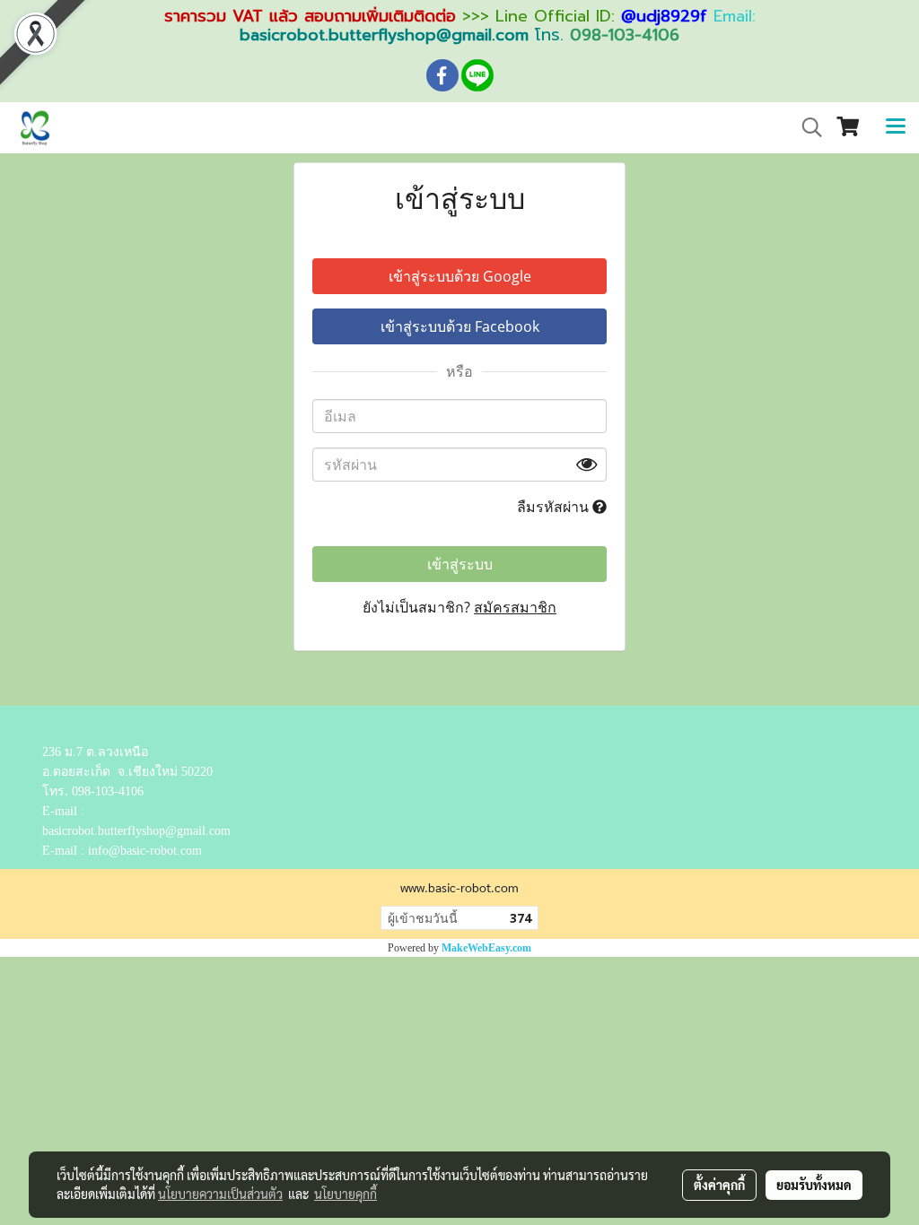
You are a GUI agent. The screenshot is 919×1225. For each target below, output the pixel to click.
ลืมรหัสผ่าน (554, 507)
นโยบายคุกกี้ (345, 1194)
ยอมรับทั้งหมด (814, 1185)
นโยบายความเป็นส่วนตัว (220, 1194)
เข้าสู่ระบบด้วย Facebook (460, 326)
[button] (806, 127)
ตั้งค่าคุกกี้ (719, 1185)
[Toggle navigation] (895, 127)
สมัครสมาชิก (515, 607)
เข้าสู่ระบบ (460, 564)
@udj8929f (664, 16)
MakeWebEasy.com (486, 948)
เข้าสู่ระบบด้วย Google (460, 276)
